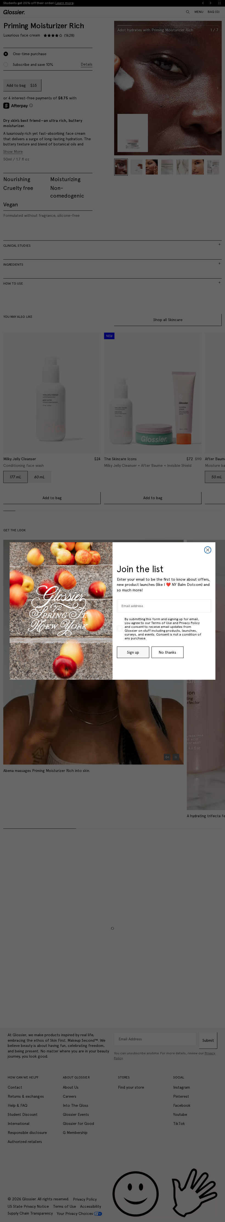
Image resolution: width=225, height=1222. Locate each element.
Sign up (133, 652)
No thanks (167, 652)
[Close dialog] (207, 550)
